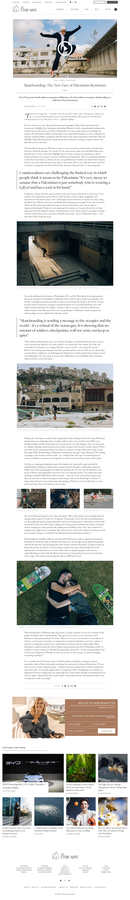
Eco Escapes (61, 2)
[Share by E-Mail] (100, 106)
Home (56, 80)
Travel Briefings (24, 870)
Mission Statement (48, 887)
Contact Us (63, 887)
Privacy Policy (86, 887)
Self (97, 9)
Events (26, 2)
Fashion (85, 870)
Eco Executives (24, 868)
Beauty (65, 868)
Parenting (106, 872)
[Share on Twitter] (94, 106)
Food (105, 870)
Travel (24, 872)
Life (86, 9)
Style (108, 9)
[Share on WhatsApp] (104, 106)
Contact (16, 2)
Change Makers (71, 80)
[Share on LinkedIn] (97, 106)
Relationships (65, 874)
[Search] (104, 2)
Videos (26, 887)
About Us (35, 887)
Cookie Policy (100, 887)
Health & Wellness (65, 871)
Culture (106, 868)
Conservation (44, 872)
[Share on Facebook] (91, 106)
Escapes (74, 9)
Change (60, 9)
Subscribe (112, 2)
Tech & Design (85, 868)
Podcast (48, 2)
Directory (36, 2)
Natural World (44, 870)
